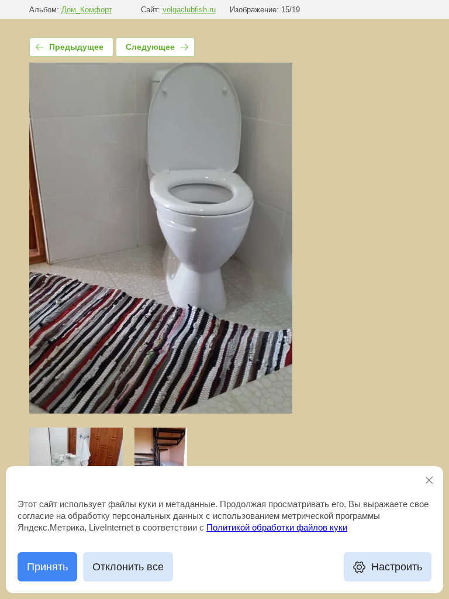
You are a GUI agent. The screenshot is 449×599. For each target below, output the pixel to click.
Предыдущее (76, 46)
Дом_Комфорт (86, 9)
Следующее (150, 46)
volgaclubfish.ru (189, 9)
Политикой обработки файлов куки (276, 527)
